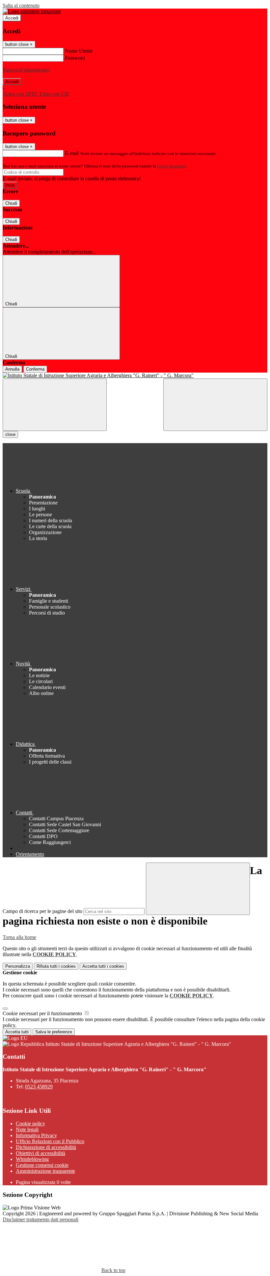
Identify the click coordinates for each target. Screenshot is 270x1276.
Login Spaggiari (171, 166)
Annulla (12, 369)
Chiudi (11, 203)
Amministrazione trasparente (45, 1171)
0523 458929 (39, 1086)
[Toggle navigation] (55, 405)
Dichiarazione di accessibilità (46, 1147)
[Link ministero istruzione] (32, 11)
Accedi (11, 17)
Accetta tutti (103, 966)
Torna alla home (19, 937)
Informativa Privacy (36, 1135)
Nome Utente (79, 51)
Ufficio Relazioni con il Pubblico (50, 1141)
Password (75, 58)
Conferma (35, 369)
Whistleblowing (32, 1159)
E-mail (72, 153)
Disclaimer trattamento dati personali (40, 1219)
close (10, 434)
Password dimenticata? (26, 70)
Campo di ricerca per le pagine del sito (42, 911)
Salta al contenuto (21, 5)
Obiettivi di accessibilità (40, 1153)
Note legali (27, 1129)
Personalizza (17, 966)
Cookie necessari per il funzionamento (43, 1013)
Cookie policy (30, 1123)
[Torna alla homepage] (135, 376)
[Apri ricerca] (215, 405)
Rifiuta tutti (56, 966)
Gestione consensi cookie (42, 1165)
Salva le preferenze (53, 1031)
